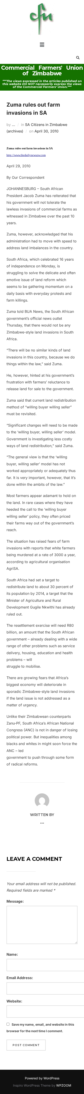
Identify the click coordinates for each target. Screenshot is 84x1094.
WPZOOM (63, 1085)
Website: (14, 1001)
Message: (15, 901)
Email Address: (19, 977)
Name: (12, 954)
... (13, 124)
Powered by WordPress (42, 1078)
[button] (42, 44)
